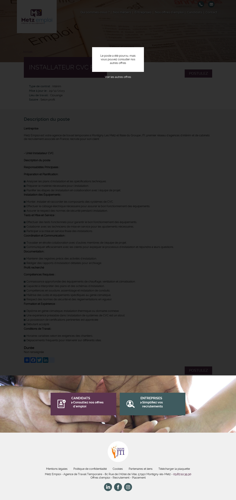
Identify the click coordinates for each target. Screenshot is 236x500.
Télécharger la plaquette (174, 468)
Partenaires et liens (141, 468)
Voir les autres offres (118, 77)
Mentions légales (57, 468)
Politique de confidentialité (90, 468)
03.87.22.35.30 (182, 474)
